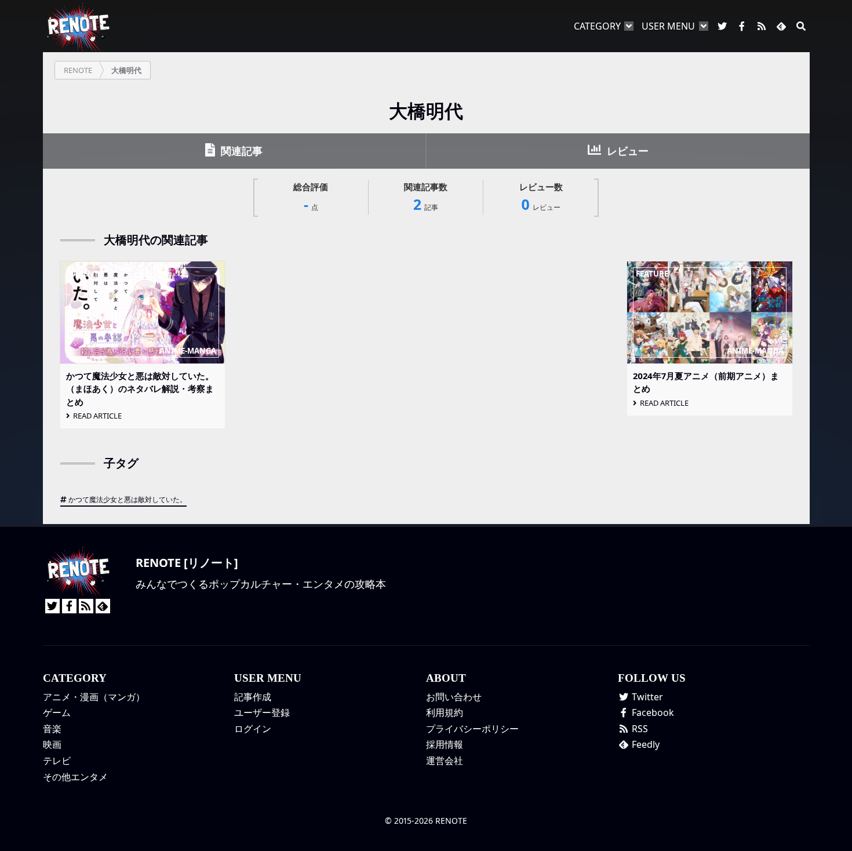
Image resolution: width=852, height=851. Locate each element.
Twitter (646, 696)
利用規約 (444, 712)
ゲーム (57, 712)
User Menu (668, 26)
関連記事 (240, 151)
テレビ (57, 760)
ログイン (252, 728)
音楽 (52, 728)
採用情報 (444, 744)
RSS (638, 728)
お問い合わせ (454, 696)
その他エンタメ (75, 776)
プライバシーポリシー (472, 728)
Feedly (644, 744)
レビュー (626, 151)
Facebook (651, 712)
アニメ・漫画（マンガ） (94, 696)
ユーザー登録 (262, 712)
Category (597, 26)
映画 (52, 744)
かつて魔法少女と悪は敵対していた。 (127, 499)
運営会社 (444, 760)
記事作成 (252, 696)
